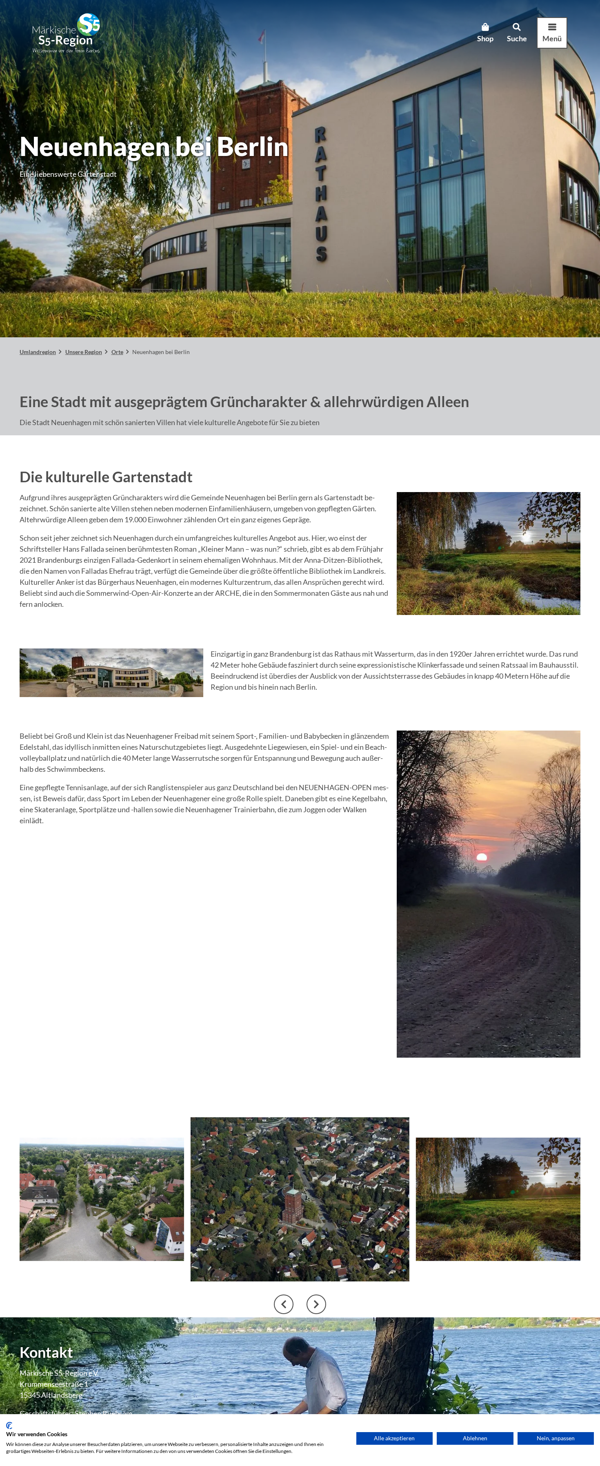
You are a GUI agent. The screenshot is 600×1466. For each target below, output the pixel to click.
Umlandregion (38, 351)
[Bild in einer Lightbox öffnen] (488, 553)
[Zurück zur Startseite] (66, 33)
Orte (117, 351)
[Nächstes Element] (316, 1304)
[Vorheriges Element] (283, 1304)
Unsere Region (83, 351)
